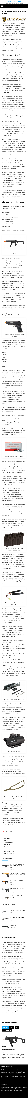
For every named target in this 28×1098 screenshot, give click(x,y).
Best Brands (7, 838)
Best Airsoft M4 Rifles (9, 851)
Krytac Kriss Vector (9, 1050)
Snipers (11, 912)
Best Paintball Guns (9, 853)
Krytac (4, 1046)
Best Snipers (7, 844)
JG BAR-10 (13, 925)
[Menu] (2, 6)
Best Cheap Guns (8, 849)
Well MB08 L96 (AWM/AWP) (17, 917)
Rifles (11, 884)
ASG (11, 869)
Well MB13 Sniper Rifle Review (17, 910)
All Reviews (7, 836)
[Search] (25, 6)
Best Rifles (6, 840)
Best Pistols (7, 846)
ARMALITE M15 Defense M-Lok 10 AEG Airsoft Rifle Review (17, 866)
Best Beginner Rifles (10, 842)
